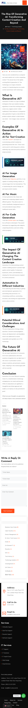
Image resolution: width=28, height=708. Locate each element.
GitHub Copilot (12, 220)
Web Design (5, 660)
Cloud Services (6, 664)
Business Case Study (11, 527)
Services (20, 700)
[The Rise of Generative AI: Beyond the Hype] (7, 417)
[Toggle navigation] (24, 2)
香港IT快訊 (8, 575)
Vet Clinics (8, 567)
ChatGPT (10, 139)
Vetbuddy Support (7, 627)
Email (6, 542)
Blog (17, 705)
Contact (15, 703)
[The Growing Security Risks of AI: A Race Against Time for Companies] (7, 433)
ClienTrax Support (7, 630)
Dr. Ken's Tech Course (11, 538)
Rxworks (7, 549)
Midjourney (13, 179)
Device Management (10, 534)
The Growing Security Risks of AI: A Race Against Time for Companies (7, 440)
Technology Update (17, 26)
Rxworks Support (7, 634)
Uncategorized (9, 564)
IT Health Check (6, 656)
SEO (6, 553)
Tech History (8, 556)
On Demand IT (9, 545)
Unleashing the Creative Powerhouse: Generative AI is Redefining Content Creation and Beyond (17, 419)
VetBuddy (8, 571)
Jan (22, 50)
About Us (12, 700)
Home (8, 26)
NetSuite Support (7, 638)
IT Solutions (5, 653)
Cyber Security (9, 531)
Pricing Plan (7, 703)
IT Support (5, 649)
